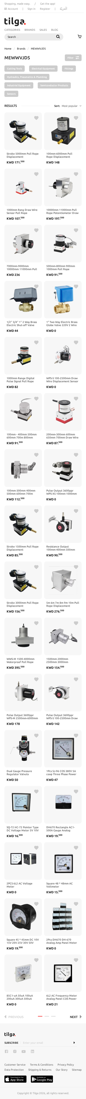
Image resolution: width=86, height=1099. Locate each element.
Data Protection (14, 1069)
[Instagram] (15, 1051)
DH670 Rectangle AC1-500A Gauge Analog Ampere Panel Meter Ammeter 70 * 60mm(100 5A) (61, 829)
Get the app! (47, 3)
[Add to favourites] (36, 118)
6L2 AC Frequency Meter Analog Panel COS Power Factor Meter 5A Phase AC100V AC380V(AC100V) (62, 997)
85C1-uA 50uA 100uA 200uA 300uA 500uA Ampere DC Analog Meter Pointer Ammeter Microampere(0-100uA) (22, 997)
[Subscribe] (74, 1042)
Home (7, 48)
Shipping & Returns (39, 1069)
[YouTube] (23, 1051)
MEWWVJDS (38, 48)
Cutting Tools (14, 68)
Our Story (61, 1069)
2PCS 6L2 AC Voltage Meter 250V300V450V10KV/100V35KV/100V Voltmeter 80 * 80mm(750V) (23, 885)
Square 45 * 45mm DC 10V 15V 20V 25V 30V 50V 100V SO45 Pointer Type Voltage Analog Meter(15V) (23, 941)
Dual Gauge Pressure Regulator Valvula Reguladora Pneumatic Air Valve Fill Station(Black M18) (22, 773)
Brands (29, 29)
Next (74, 1017)
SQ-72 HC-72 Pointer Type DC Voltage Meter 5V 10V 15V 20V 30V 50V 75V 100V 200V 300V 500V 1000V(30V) (23, 829)
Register (45, 8)
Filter (70, 57)
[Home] (15, 21)
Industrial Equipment (19, 85)
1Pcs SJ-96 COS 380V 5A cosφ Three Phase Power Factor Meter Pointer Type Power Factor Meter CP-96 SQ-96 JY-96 (62, 773)
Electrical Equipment (43, 68)
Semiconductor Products (54, 85)
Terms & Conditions (41, 1064)
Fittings (69, 68)
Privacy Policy (66, 1064)
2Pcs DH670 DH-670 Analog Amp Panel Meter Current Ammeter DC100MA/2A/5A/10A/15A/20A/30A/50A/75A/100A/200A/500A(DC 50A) (62, 941)
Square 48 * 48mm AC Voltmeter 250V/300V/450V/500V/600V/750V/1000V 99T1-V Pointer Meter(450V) (62, 885)
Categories (12, 29)
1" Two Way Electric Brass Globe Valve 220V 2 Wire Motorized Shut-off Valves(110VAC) (61, 324)
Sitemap (77, 1069)
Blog (54, 29)
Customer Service (15, 1064)
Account (13, 8)
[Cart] (80, 37)
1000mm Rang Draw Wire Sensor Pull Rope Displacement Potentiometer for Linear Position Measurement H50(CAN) (22, 211)
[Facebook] (6, 1051)
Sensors (11, 93)
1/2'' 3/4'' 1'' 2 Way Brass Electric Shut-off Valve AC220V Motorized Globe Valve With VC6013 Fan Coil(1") (22, 324)
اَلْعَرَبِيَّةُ (63, 8)
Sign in (32, 8)
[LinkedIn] (32, 1051)
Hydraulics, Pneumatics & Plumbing (27, 77)
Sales (43, 29)
